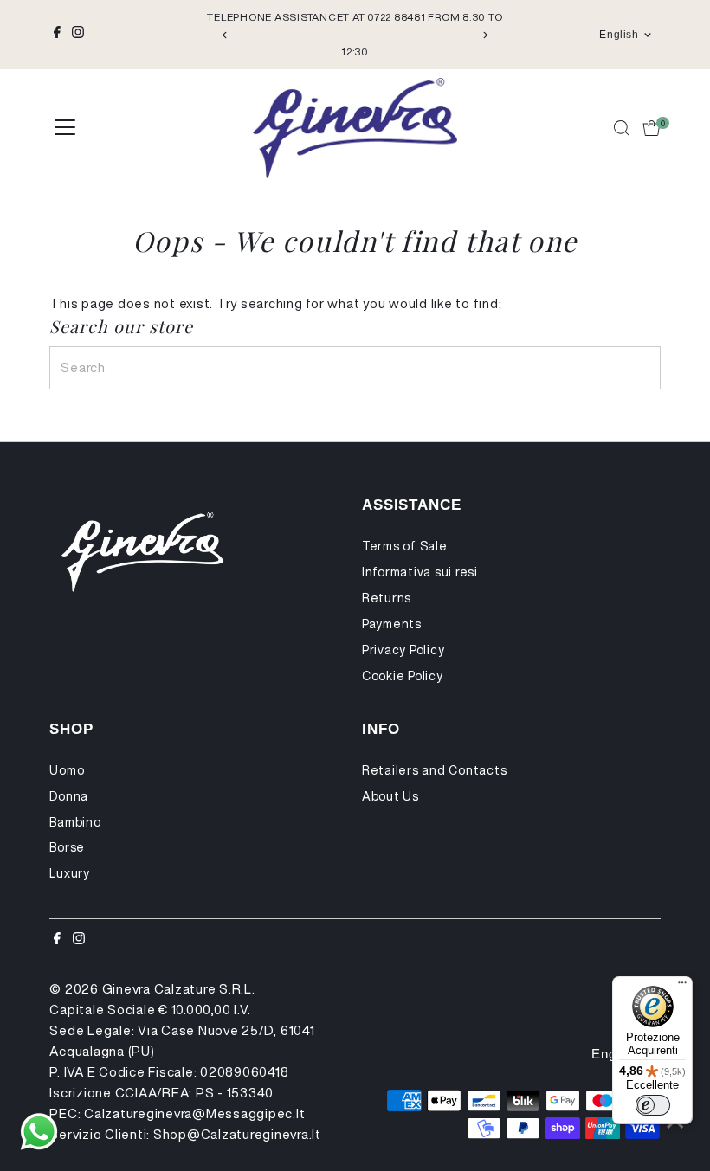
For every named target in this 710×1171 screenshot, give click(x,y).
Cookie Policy (402, 676)
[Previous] (225, 35)
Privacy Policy (403, 650)
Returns (386, 598)
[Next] (484, 35)
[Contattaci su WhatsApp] (39, 1132)
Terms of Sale (405, 546)
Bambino (74, 822)
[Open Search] (621, 128)
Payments (392, 624)
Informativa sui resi (420, 572)
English (618, 35)
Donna (68, 796)
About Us (390, 796)
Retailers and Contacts (434, 770)
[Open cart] (651, 128)
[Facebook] (57, 34)
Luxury (69, 873)
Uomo (66, 770)
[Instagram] (78, 34)
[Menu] (682, 986)
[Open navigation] (65, 128)
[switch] (653, 1105)
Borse (67, 847)
